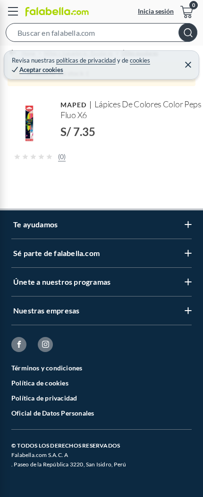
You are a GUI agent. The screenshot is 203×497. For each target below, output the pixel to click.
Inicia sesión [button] (156, 11)
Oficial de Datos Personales (52, 413)
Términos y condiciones (46, 368)
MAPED (73, 105)
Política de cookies (39, 383)
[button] (101, 34)
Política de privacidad (44, 398)
